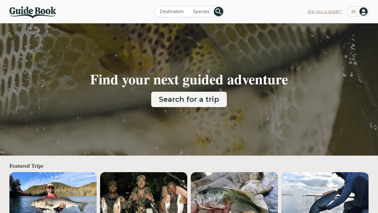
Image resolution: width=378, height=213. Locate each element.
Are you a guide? (324, 11)
